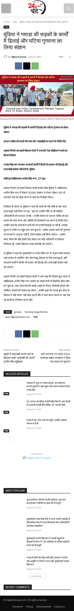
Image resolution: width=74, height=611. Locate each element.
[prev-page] (6, 438)
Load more (36, 576)
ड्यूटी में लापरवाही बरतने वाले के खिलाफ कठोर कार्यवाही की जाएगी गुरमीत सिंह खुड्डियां (19, 358)
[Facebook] (18, 66)
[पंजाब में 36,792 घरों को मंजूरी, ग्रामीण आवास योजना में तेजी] (14, 425)
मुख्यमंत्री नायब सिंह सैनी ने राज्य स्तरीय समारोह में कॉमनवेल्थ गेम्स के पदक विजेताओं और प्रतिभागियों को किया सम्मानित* (48, 522)
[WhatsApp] (35, 66)
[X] (26, 66)
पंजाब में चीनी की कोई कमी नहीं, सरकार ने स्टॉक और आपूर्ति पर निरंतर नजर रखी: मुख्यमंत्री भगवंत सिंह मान (48, 561)
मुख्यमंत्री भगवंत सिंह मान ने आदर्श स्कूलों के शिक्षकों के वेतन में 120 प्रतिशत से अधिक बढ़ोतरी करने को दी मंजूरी (48, 542)
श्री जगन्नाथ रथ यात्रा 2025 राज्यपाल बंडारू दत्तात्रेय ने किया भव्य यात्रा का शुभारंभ (55, 358)
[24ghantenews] (6, 57)
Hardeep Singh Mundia (36, 312)
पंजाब (15, 21)
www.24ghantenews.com (17, 317)
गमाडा (35, 317)
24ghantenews (18, 56)
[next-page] (11, 438)
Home (7, 21)
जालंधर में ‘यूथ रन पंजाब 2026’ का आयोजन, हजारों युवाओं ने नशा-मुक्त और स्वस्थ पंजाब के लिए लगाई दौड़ (48, 386)
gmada (17, 312)
